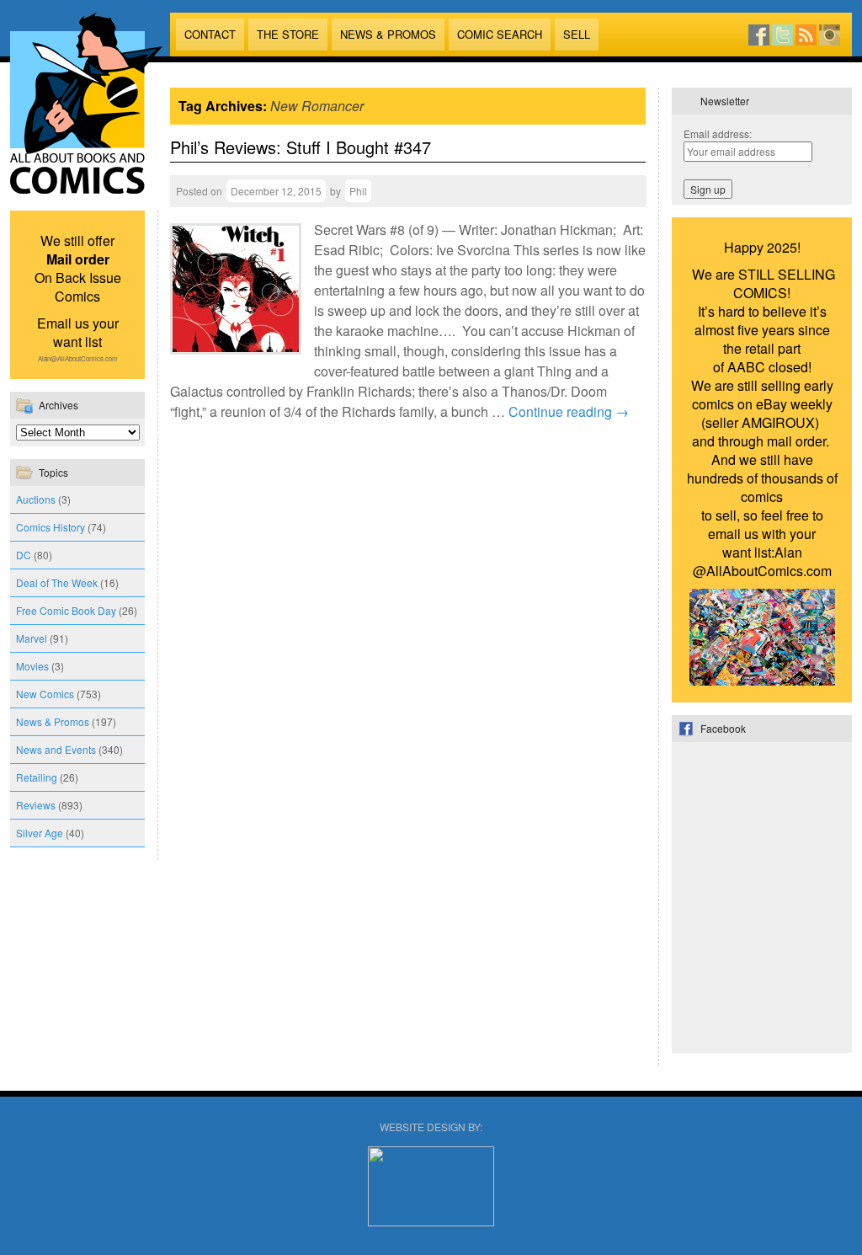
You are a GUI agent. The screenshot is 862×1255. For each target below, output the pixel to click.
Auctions (36, 499)
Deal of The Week (57, 582)
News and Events (56, 749)
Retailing (36, 777)
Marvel (31, 638)
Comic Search (499, 34)
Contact (210, 34)
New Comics (45, 693)
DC (23, 554)
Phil (358, 191)
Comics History (50, 527)
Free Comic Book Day (66, 610)
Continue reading (568, 411)
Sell (576, 34)
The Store (288, 34)
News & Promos (388, 34)
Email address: (718, 133)
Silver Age (39, 832)
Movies (32, 666)
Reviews (36, 805)
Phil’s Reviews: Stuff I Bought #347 (300, 147)
